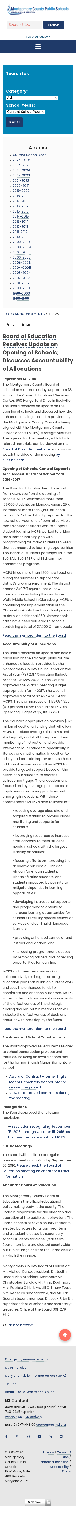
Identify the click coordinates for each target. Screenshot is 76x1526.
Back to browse (19, 1325)
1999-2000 (21, 293)
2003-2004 (22, 273)
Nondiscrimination (55, 1462)
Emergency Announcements (26, 1359)
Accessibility (59, 1467)
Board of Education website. (27, 449)
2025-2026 (21, 160)
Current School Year (29, 155)
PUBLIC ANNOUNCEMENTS (24, 314)
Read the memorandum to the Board (34, 635)
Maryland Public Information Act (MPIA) (35, 1376)
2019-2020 (21, 191)
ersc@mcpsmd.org (51, 1424)
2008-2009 (22, 247)
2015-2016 (21, 211)
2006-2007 (22, 257)
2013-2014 (21, 222)
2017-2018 (20, 201)
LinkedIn (50, 1436)
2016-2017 (20, 206)
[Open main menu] (38, 46)
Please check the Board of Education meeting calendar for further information (36, 1171)
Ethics (66, 1471)
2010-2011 (20, 237)
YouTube (39, 1436)
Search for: (17, 74)
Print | (11, 324)
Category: (17, 92)
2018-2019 (21, 196)
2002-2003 (21, 278)
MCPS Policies (15, 1368)
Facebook (6, 1436)
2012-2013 (20, 227)
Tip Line (10, 1384)
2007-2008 (22, 252)
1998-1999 (21, 298)
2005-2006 (22, 263)
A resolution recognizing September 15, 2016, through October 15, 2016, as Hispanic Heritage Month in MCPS (39, 1132)
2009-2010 (21, 242)
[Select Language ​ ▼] (50, 37)
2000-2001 (21, 288)
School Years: (20, 106)
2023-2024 (21, 170)
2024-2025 (22, 165)
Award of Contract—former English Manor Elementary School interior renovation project (39, 1082)
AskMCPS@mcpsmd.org (23, 1416)
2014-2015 (21, 216)
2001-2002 (21, 283)
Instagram (28, 1436)
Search (53, 24)
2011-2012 (20, 232)
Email (26, 324)
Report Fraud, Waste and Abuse (29, 1392)
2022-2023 (21, 175)
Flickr (61, 1436)
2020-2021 (21, 186)
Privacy (48, 1452)
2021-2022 (21, 181)
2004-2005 (22, 268)
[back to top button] (65, 1335)
